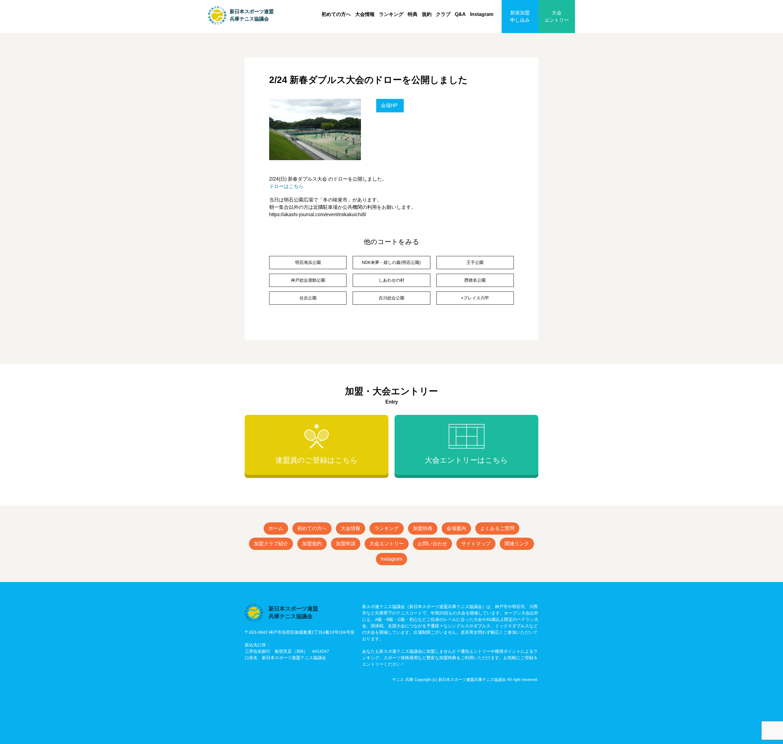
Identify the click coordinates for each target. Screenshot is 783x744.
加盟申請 (345, 543)
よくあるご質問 (497, 528)
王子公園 (475, 262)
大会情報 (365, 14)
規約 (427, 14)
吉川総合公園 (391, 297)
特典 (412, 14)
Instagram (481, 14)
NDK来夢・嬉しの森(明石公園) (391, 262)
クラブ (443, 14)
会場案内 (456, 528)
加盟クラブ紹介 (271, 543)
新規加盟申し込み (520, 16)
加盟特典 (422, 528)
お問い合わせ (432, 543)
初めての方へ (336, 14)
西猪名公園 (475, 280)
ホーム (276, 528)
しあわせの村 (391, 280)
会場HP (389, 105)
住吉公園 (308, 297)
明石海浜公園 (308, 262)
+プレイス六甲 (475, 297)
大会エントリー (556, 16)
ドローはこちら (286, 186)
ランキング (391, 14)
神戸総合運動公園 (308, 280)
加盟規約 (312, 543)
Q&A (460, 14)
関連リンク (517, 543)
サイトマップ (476, 543)
